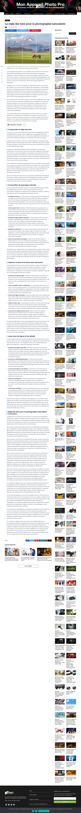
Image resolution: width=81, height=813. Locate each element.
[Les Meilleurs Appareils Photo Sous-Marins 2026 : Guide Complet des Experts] (71, 330)
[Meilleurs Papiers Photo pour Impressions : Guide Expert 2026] (60, 655)
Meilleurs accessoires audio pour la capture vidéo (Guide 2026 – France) (71, 441)
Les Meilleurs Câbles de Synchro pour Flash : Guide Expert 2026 (70, 736)
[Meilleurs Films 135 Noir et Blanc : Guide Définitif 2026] (60, 745)
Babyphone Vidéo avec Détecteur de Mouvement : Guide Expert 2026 (59, 486)
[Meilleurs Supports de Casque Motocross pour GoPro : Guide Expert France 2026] (60, 225)
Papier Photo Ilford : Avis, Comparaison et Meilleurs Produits (71, 764)
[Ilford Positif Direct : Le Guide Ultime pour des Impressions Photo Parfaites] (71, 597)
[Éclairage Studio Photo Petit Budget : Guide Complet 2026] (60, 554)
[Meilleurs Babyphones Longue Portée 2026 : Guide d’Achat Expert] (71, 57)
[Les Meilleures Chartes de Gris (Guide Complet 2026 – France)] (60, 346)
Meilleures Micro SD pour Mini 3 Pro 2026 (59, 440)
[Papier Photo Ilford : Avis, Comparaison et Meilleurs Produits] (71, 758)
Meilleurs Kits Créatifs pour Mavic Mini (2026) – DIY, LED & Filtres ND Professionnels (71, 201)
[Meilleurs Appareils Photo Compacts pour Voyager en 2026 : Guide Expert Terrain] (71, 254)
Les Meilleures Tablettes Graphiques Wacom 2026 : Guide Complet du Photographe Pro (71, 488)
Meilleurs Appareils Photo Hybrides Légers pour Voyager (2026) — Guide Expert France (60, 261)
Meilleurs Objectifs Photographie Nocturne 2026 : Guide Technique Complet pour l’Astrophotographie (60, 382)
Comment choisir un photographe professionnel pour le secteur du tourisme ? (12, 559)
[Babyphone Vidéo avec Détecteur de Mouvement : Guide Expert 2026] (60, 480)
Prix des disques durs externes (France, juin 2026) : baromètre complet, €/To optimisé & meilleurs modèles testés (71, 172)
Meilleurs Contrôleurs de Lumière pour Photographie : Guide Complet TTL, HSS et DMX (59, 156)
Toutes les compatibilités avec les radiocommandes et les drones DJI (71, 246)
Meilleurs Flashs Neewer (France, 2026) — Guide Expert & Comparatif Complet (70, 216)
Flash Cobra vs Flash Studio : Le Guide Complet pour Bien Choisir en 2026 (60, 575)
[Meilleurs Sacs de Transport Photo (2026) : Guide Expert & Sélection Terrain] (71, 554)
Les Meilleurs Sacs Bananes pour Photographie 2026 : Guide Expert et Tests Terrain (71, 291)
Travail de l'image (60, 13)
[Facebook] (2, 70)
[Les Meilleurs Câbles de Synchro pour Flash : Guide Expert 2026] (71, 730)
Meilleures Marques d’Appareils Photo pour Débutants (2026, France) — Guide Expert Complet (60, 338)
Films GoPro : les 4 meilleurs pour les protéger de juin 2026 (70, 427)
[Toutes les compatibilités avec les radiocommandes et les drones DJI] (71, 239)
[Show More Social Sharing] (42, 30)
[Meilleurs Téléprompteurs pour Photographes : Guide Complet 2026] (71, 626)
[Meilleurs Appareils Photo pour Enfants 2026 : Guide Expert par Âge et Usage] (60, 284)
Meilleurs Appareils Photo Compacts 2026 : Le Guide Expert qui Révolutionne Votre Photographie (71, 322)
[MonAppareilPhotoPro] (40, 6)
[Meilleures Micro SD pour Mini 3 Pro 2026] (60, 434)
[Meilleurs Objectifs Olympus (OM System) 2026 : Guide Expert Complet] (60, 164)
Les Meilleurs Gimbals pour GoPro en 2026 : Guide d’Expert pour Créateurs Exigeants (71, 413)
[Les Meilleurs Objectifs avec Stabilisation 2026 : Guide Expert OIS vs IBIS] (60, 390)
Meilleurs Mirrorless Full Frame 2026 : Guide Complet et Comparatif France (71, 575)
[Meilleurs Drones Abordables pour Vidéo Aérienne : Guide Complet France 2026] (60, 405)
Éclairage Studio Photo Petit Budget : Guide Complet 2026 (60, 560)
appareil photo (21, 530)
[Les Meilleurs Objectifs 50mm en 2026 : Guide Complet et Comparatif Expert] (60, 758)
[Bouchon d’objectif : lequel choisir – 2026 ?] (71, 687)
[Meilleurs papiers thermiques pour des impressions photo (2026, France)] (71, 101)
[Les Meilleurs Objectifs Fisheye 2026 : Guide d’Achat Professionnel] (71, 510)
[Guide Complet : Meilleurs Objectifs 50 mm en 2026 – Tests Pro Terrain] (60, 510)
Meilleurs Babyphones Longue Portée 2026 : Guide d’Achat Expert (71, 64)
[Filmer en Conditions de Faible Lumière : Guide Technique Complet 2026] (60, 448)
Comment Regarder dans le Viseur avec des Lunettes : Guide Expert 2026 (71, 187)
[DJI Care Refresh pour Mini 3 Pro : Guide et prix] (71, 701)
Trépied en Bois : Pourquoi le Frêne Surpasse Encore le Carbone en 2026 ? (59, 200)
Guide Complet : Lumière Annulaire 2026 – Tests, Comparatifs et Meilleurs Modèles (59, 50)
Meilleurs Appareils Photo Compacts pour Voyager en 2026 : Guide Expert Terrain (71, 260)
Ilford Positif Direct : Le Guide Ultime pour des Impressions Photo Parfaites (71, 604)
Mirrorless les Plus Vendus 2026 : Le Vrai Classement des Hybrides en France (59, 79)
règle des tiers (12, 132)
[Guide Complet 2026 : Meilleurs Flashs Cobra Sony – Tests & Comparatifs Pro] (60, 641)
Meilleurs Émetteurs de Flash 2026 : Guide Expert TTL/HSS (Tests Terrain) (59, 694)
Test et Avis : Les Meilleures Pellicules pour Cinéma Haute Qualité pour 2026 (59, 503)
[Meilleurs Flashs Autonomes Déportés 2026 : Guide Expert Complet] (71, 641)
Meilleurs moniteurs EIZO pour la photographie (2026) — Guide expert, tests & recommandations (70, 663)
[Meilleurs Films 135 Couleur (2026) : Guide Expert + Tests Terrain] (71, 745)
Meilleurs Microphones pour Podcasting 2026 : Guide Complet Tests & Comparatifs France (71, 456)
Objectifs (18, 13)
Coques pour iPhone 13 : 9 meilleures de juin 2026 (71, 381)
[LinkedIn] (2, 76)
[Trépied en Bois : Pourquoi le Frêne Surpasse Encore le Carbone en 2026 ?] (60, 194)
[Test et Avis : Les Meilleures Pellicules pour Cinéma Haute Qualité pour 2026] (60, 496)
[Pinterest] (2, 79)
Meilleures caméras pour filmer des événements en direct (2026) (60, 530)
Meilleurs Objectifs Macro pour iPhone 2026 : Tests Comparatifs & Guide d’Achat (59, 139)
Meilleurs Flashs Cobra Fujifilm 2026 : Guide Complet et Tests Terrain (59, 618)
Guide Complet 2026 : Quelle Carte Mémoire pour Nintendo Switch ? (60, 187)
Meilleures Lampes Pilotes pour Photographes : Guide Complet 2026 (60, 545)
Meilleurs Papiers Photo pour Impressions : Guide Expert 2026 (60, 661)
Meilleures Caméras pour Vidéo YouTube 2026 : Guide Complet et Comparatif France (60, 64)
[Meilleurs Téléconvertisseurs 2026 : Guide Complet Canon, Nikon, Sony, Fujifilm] (60, 464)
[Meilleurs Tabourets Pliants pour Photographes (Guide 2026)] (71, 72)
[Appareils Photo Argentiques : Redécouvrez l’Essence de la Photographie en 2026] (60, 314)
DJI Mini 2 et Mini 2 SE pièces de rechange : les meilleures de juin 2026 (60, 737)
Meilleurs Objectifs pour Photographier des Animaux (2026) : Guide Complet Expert (60, 367)
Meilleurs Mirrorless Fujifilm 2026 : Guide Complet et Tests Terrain (70, 93)
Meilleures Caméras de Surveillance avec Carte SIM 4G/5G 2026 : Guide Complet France (71, 50)
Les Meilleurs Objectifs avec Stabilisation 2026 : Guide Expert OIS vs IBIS (60, 397)
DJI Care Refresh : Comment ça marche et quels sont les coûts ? (28, 559)
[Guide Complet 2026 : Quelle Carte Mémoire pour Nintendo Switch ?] (60, 181)
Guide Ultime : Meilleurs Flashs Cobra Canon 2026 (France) (59, 603)
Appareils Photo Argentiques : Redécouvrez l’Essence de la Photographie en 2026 (59, 322)
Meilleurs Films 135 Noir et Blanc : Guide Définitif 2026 (60, 751)
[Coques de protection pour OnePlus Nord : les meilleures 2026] (60, 701)
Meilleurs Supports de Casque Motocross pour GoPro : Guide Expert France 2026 (59, 232)
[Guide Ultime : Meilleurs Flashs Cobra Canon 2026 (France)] (60, 597)
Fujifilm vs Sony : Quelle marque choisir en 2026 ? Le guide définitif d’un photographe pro (71, 276)
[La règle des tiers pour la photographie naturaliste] (28, 48)
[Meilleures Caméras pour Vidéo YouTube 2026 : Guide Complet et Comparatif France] (60, 57)
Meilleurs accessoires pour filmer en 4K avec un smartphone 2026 (70, 397)
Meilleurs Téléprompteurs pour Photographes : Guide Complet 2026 (71, 633)
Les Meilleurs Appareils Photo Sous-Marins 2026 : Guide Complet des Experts (71, 337)
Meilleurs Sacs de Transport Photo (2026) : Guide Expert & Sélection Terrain (70, 561)
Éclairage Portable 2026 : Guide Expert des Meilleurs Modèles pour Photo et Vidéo (71, 619)
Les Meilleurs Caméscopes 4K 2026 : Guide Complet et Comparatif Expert (70, 679)
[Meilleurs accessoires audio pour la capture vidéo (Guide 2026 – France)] (71, 434)
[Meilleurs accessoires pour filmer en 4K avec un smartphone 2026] (71, 390)
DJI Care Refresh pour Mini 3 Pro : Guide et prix (70, 707)
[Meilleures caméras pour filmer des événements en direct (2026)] (60, 524)
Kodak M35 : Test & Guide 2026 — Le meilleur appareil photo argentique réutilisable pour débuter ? (70, 531)
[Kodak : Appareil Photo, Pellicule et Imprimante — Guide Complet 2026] (60, 101)
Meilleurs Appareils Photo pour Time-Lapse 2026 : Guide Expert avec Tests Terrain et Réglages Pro (71, 722)
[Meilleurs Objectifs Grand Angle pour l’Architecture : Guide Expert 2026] (71, 360)
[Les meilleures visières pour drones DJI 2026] (60, 239)
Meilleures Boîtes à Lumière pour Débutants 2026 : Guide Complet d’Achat (71, 546)
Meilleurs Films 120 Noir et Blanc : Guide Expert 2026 (71, 778)
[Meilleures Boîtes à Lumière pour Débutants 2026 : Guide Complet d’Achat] (71, 539)
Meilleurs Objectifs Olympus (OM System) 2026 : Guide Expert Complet (59, 171)
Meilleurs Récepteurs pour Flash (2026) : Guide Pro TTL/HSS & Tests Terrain (59, 722)
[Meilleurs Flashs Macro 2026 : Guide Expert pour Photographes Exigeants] (60, 672)
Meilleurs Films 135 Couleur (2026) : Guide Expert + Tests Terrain (71, 751)
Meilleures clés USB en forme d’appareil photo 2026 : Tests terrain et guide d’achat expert (71, 471)
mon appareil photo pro (13, 27)
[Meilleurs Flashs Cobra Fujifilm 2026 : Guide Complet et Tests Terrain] (60, 612)
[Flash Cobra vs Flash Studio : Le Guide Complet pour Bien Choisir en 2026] (60, 568)
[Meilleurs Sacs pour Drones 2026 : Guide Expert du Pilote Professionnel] (71, 496)
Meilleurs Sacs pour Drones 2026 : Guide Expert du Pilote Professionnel (71, 502)
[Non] (79, 810)
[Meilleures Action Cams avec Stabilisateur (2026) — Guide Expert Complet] (71, 115)
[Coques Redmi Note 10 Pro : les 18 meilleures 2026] (60, 269)
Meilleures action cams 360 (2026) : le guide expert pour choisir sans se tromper (71, 155)
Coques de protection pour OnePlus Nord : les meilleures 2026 (59, 708)
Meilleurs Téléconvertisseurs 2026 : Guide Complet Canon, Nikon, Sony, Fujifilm (59, 472)
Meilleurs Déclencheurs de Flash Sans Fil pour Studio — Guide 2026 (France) (60, 633)
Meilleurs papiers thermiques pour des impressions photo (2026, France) (70, 108)
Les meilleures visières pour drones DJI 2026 (59, 245)
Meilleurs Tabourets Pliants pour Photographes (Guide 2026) (71, 78)
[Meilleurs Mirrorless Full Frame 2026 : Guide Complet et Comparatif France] (71, 568)
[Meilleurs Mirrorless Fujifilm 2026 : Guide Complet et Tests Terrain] (71, 86)
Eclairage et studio (38, 13)
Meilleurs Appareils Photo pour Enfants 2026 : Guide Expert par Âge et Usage (60, 290)
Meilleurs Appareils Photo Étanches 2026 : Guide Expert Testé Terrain (71, 231)
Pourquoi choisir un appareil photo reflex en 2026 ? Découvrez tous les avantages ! (44, 559)
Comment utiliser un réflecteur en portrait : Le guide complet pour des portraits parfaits (70, 590)
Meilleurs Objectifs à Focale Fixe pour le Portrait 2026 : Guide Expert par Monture (70, 353)
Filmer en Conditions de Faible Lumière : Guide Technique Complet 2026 (59, 455)
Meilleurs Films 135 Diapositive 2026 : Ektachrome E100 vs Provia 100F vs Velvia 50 (60, 780)
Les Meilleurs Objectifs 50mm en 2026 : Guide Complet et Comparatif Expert (59, 765)
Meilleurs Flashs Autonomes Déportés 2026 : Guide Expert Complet (70, 648)
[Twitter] (2, 73)
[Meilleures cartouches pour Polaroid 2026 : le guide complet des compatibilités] (60, 86)
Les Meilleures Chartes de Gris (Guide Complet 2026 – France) (58, 352)
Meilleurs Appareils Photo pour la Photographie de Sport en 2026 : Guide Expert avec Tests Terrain (60, 306)
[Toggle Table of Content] (23, 125)
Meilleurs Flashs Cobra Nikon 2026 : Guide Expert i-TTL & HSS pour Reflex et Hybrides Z (59, 590)
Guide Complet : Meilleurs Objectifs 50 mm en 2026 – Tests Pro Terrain (59, 516)
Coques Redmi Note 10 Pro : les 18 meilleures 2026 (59, 275)
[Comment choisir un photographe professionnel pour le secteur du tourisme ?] (12, 552)
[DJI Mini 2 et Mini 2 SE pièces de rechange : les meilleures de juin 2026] (60, 730)
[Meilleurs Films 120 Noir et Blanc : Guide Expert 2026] (71, 773)
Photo (11, 13)
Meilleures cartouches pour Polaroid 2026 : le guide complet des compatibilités (59, 93)
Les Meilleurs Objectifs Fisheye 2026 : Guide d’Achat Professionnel (71, 516)
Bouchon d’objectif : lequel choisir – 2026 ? (71, 693)
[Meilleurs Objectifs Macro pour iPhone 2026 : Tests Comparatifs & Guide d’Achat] (60, 132)
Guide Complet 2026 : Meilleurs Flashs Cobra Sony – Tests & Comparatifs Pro (60, 647)
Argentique (49, 13)
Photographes (71, 13)
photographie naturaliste (15, 165)
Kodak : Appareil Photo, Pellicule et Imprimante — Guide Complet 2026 (60, 107)
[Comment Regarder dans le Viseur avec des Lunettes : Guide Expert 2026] (71, 181)
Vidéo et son (27, 13)
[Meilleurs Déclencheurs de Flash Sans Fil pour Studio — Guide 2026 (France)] (60, 626)
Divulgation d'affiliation (34, 799)
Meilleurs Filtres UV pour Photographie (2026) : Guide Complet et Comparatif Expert (70, 140)
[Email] (2, 82)
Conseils (7, 20)
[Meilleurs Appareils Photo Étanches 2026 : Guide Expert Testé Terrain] (71, 225)
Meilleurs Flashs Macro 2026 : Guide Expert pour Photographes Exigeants (59, 679)
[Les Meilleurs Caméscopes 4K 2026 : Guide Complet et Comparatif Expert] (71, 672)
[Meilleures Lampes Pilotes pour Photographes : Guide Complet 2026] (60, 539)
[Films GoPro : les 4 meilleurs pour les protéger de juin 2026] (71, 421)
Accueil (7, 13)
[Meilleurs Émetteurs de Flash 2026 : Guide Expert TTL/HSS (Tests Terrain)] (60, 687)
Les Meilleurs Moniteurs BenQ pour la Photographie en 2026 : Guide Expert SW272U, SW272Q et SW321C (59, 123)
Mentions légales (32, 794)
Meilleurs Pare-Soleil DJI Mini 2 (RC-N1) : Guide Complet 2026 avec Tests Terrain (59, 216)
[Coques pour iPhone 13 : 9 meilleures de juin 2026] (71, 375)
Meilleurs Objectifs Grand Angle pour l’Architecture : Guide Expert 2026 (70, 366)
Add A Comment (28, 566)
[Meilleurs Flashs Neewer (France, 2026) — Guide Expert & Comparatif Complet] (71, 209)
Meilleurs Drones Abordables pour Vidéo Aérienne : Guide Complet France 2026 (59, 412)
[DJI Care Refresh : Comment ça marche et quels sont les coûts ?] (28, 552)
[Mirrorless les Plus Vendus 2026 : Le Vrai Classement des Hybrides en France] (60, 72)
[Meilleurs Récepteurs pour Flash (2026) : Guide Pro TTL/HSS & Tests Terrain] (60, 715)
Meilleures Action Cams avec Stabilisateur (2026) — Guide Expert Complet (71, 122)
